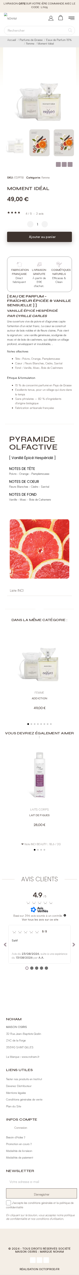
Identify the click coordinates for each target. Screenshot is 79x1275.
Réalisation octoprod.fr (39, 1269)
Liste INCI (16, 590)
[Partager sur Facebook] (58, 164)
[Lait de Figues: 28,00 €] (39, 788)
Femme (46, 177)
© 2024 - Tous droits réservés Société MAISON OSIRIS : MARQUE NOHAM (39, 1250)
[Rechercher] (70, 30)
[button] (70, 94)
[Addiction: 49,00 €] (39, 671)
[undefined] (64, 915)
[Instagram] (39, 1260)
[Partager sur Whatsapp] (70, 164)
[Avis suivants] (74, 944)
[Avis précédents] (5, 944)
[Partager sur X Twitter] (64, 164)
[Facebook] (33, 1260)
